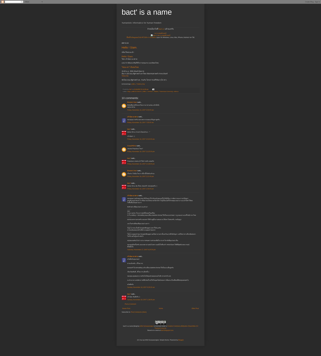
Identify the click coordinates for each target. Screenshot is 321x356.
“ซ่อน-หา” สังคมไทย (130, 67)
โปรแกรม (125, 76)
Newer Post (126, 308)
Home (161, 308)
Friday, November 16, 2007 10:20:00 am (141, 139)
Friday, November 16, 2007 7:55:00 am (140, 122)
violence (176, 91)
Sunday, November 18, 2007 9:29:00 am (141, 287)
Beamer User (132, 102)
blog (143, 84)
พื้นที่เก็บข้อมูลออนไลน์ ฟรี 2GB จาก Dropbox (141, 37)
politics (133, 84)
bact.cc (161, 29)
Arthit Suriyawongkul (147, 326)
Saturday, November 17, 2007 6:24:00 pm (141, 250)
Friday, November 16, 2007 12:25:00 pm (141, 151)
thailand (156, 91)
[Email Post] (153, 89)
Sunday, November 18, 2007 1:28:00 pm (141, 300)
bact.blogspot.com (167, 330)
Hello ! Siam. (129, 47)
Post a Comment (130, 304)
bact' (129, 129)
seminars (150, 91)
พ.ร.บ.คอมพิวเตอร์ (160, 33)
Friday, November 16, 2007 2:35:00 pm (140, 189)
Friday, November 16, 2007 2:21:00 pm (140, 176)
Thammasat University (166, 91)
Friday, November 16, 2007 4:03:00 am (140, 110)
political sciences (136, 91)
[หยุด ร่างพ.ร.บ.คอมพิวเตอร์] (160, 35)
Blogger (181, 340)
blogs (129, 91)
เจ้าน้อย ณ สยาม (132, 117)
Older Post (195, 308)
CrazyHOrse (131, 146)
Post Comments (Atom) (139, 312)
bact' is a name (147, 12)
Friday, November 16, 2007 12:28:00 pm (141, 164)
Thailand (138, 84)
